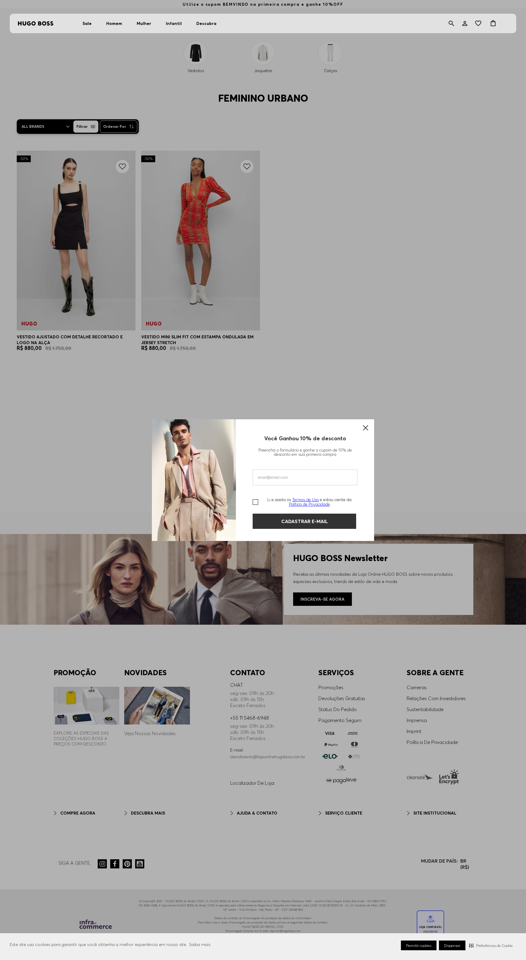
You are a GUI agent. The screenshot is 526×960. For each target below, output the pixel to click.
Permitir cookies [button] (418, 945)
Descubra (206, 23)
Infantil (174, 23)
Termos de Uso (305, 499)
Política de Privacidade (309, 504)
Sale (87, 23)
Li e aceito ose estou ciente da (309, 502)
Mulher (144, 23)
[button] (491, 945)
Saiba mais (199, 944)
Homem (114, 23)
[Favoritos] (479, 23)
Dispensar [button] (452, 945)
